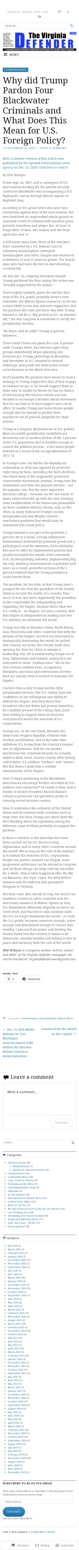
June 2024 (13, 1298)
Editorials (13, 1191)
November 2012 (17, 1472)
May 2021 (13, 1383)
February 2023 (16, 1327)
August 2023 (14, 1320)
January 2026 (15, 1256)
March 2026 (14, 1249)
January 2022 (15, 1359)
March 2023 (14, 1323)
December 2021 (17, 1362)
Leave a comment (53, 148)
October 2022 (15, 1334)
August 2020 (14, 1408)
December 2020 (17, 1394)
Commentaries (15, 69)
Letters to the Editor (19, 1201)
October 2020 (15, 1401)
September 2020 (17, 1405)
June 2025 (13, 1274)
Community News (18, 1176)
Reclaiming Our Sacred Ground (25, 1215)
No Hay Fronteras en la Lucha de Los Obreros (34, 1208)
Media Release (21, 1166)
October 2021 (15, 1369)
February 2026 (16, 1252)
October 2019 (15, 1436)
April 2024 (13, 1306)
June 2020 (13, 1415)
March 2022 (14, 1351)
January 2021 (15, 1390)
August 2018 (14, 1461)
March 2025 (14, 1277)
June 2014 (13, 1468)
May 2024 (13, 1302)
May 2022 (13, 1345)
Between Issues (17, 1162)
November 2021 (17, 1366)
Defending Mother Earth (22, 1187)
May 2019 (13, 1450)
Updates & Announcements (28, 1169)
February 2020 (16, 1429)
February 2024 (16, 1313)
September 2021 (17, 1373)
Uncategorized (16, 1226)
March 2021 (14, 1387)
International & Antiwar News (56, 1018)
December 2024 (17, 1284)
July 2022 (13, 1337)
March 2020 (14, 1426)
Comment (61, 1122)
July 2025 (13, 1270)
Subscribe (14, 1511)
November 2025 (17, 1263)
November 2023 (17, 1316)
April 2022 (13, 1348)
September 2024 (17, 1295)
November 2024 (17, 1288)
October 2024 (15, 1291)
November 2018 (17, 1458)
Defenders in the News (21, 1183)
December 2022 (17, 1330)
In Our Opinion (16, 1194)
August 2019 (14, 1444)
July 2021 (13, 1376)
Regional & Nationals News (23, 1219)
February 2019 (16, 1454)
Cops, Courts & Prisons (20, 1180)
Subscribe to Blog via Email (28, 1483)
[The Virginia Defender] (39, 41)
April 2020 (13, 1422)
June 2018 (13, 1465)
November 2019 (17, 1433)
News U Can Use (17, 1205)
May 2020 (13, 1419)
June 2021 (13, 1380)
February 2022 (16, 1355)
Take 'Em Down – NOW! (21, 1222)
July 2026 (13, 1245)
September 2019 (17, 1440)
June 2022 (13, 1341)
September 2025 (17, 1267)
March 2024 (14, 1309)
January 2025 (15, 1281)
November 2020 (17, 1397)
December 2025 (17, 1259)
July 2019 (13, 1447)
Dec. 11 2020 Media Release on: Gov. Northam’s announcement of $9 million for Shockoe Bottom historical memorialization (19, 1042)
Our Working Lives (18, 1212)
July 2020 (13, 1412)
